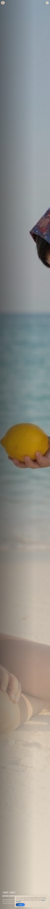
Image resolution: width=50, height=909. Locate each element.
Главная (5, 892)
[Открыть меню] (47, 2)
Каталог (12, 892)
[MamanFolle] (3, 2)
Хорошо (20, 904)
